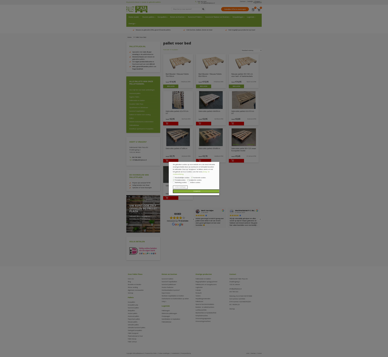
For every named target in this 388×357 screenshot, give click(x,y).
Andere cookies (195, 182)
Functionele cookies (199, 178)
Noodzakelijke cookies (182, 178)
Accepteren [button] (196, 191)
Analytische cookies (195, 180)
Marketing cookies (181, 182)
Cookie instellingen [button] (180, 187)
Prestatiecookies (180, 180)
